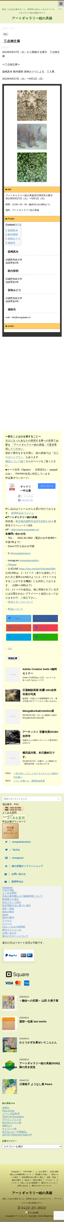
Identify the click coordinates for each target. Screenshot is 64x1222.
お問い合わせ (9, 933)
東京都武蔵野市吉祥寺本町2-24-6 (34, 521)
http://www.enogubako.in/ (25, 529)
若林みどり (13, 238)
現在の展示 (8, 917)
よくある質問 (9, 893)
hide (18, 225)
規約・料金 (8, 908)
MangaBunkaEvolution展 (38, 710)
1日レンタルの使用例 (13, 927)
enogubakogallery (29, 560)
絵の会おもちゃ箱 (11, 1122)
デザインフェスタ (11, 1119)
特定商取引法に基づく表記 (16, 905)
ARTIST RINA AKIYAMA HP (17, 1135)
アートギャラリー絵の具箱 (32, 18)
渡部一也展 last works (33, 1021)
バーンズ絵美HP (11, 1113)
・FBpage (10, 564)
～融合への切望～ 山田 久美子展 (38, 1000)
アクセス (7, 920)
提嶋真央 (12, 230)
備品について (13, 461)
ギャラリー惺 (9, 1128)
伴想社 (5, 1108)
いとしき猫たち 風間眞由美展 (29, 781)
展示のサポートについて (15, 936)
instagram (7, 887)
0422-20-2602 (33, 1208)
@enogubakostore (20, 553)
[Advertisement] (26, 363)
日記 (10, 649)
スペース (7, 923)
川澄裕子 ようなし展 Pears (35, 1084)
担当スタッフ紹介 (11, 902)
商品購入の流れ (10, 899)
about (5, 914)
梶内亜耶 (12, 234)
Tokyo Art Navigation (13, 1116)
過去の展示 (8, 911)
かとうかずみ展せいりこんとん (38, 1042)
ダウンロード (46, 486)
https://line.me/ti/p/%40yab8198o (37, 568)
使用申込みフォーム (22, 513)
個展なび (7, 1125)
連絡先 (10, 243)
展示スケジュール (11, 930)
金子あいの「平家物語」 (15, 1132)
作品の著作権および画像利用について (22, 896)
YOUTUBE (8, 890)
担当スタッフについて (20, 602)
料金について (15, 609)
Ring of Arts (8, 1111)
